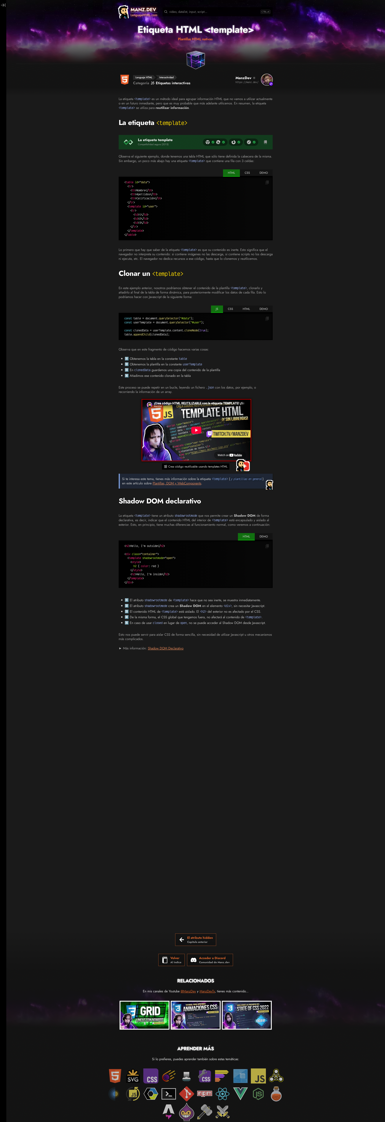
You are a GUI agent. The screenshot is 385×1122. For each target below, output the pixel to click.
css (247, 173)
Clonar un (151, 273)
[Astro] (168, 1111)
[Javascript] (258, 1075)
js (217, 309)
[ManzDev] (267, 80)
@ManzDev (188, 991)
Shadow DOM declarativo (160, 501)
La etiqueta (153, 122)
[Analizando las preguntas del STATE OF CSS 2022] (247, 1016)
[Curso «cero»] (222, 1075)
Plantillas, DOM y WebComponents (177, 483)
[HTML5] (115, 1075)
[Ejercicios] (204, 1111)
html (231, 173)
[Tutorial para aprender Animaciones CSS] (196, 1016)
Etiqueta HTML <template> (195, 29)
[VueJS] (240, 1093)
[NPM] (204, 1093)
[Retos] (222, 1111)
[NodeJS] (258, 1093)
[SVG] (132, 1075)
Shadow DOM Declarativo (165, 648)
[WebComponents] (150, 1093)
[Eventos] (115, 1093)
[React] (222, 1093)
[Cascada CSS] (186, 1075)
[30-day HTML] (276, 1093)
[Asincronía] (132, 1093)
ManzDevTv (207, 991)
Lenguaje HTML (144, 77)
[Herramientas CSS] (204, 1075)
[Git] (186, 1093)
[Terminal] (168, 1093)
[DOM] (276, 1075)
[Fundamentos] (240, 1075)
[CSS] (150, 1075)
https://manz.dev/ (247, 82)
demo (264, 173)
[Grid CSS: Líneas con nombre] (144, 1016)
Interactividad (166, 77)
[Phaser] (186, 1111)
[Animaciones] (168, 1075)
